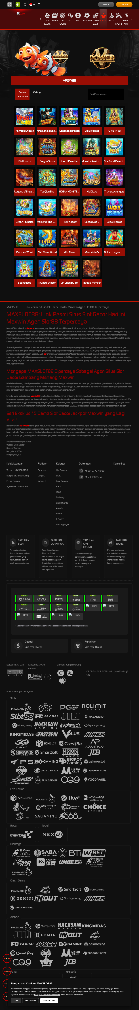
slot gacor (30, 328)
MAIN (26, 116)
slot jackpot (24, 425)
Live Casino (63, 22)
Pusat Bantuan (14, 481)
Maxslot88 (35, 396)
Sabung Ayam (126, 22)
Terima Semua (49, 1001)
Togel (78, 20)
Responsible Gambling (18, 475)
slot (45, 354)
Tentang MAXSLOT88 (17, 470)
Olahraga (87, 20)
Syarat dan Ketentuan (17, 486)
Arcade (103, 20)
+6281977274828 (94, 470)
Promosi (42, 470)
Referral (42, 481)
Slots (55, 20)
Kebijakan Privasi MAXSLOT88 (47, 995)
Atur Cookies (30, 1001)
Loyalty (41, 475)
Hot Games (47, 22)
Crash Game (96, 22)
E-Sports (118, 22)
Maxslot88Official (93, 477)
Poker (111, 20)
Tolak (16, 1001)
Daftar (124, 4)
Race (70, 20)
